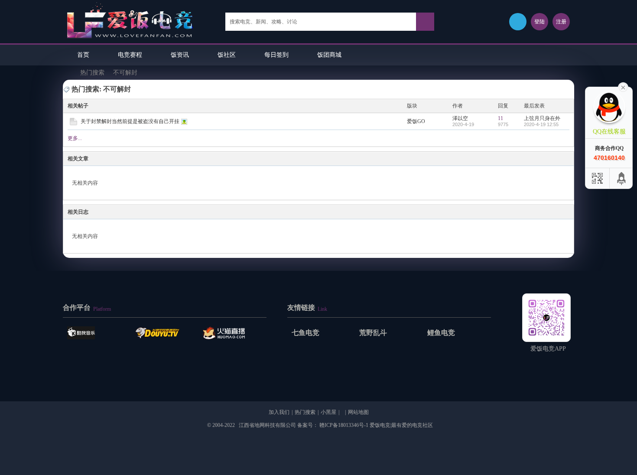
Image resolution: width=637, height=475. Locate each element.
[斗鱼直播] (164, 332)
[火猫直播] (232, 332)
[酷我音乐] (96, 332)
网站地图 (358, 412)
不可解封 (125, 72)
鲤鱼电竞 (441, 332)
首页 (83, 55)
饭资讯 (180, 55)
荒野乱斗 (373, 332)
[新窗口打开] (73, 123)
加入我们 (279, 412)
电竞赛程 (130, 55)
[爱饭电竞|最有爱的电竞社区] (130, 39)
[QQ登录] (517, 21)
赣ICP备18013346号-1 (343, 425)
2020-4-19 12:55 (541, 124)
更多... (75, 138)
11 (500, 118)
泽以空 (460, 118)
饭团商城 (329, 55)
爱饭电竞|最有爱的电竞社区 (67, 72)
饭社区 (227, 55)
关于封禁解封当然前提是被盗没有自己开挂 (130, 121)
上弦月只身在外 (542, 118)
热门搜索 (92, 72)
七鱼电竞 (305, 332)
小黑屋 (328, 412)
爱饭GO (416, 121)
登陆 (539, 22)
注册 (561, 22)
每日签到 (276, 55)
